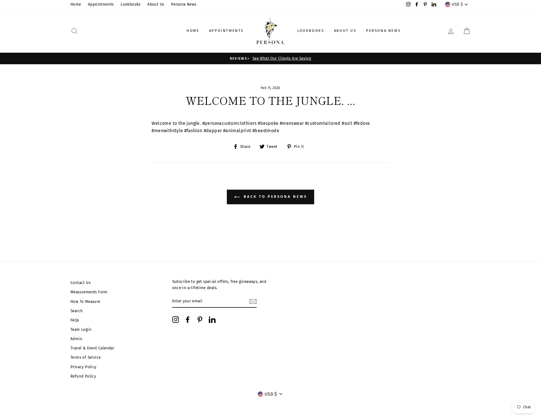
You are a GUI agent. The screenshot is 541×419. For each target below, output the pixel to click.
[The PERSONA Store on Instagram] (175, 319)
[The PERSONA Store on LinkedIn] (212, 319)
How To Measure (85, 301)
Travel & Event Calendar (92, 348)
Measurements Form (89, 292)
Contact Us (80, 282)
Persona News (183, 4)
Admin (76, 338)
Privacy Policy (83, 367)
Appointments (101, 4)
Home (75, 4)
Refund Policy (83, 376)
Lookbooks (131, 4)
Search (76, 311)
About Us (155, 4)
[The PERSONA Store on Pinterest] (199, 319)
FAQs (74, 320)
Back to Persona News (274, 197)
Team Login (80, 329)
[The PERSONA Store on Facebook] (187, 319)
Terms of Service (85, 357)
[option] (270, 59)
